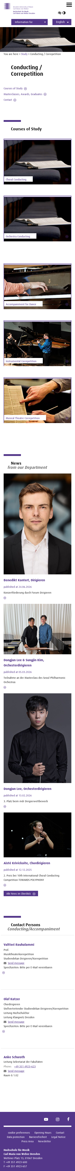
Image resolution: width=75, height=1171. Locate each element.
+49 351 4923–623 (25, 1066)
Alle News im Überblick (18, 893)
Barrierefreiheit (38, 1136)
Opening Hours (42, 1132)
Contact (8, 99)
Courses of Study (13, 88)
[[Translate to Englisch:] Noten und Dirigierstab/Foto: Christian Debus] (37, 162)
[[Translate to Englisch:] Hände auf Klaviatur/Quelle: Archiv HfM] (37, 287)
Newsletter (44, 1141)
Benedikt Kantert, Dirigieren (24, 580)
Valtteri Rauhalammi (19, 944)
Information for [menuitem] (24, 22)
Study (24, 54)
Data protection (16, 1136)
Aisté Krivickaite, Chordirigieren (27, 863)
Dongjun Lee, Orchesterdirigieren (27, 789)
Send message (16, 963)
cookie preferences (19, 1132)
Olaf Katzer (12, 999)
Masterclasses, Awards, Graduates (23, 94)
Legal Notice (58, 1136)
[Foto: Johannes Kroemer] (37, 401)
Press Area (27, 1141)
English (60, 22)
